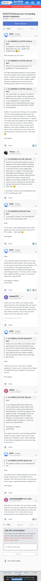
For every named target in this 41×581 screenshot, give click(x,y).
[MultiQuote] (5, 145)
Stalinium (29, 41)
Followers (18, 554)
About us (26, 572)
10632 (18, 34)
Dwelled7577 (14, 296)
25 (36, 554)
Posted (15, 36)
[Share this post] (35, 36)
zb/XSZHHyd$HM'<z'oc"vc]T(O (21, 499)
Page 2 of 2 (20, 29)
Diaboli (12, 390)
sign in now (13, 536)
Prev (8, 28)
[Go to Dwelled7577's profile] (6, 297)
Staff (6, 19)
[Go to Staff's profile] (6, 35)
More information (29, 579)
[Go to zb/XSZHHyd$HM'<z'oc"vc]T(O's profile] (6, 500)
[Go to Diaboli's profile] (6, 391)
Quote (10, 145)
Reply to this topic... (14, 547)
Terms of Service (7, 572)
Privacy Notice (18, 572)
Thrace (12, 152)
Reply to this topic (20, 23)
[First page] (4, 28)
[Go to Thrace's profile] (6, 153)
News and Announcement (25, 19)
